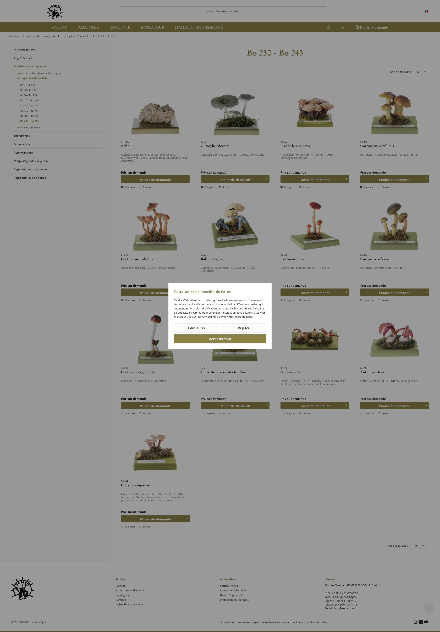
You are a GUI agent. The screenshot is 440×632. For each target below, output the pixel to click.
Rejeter (243, 328)
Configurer (196, 328)
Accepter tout (220, 339)
